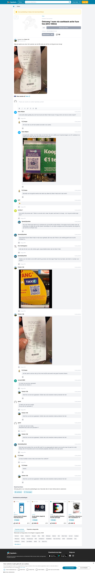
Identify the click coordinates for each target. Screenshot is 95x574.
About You (44, 541)
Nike (39, 535)
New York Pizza (56, 538)
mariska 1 (20, 210)
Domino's (17, 535)
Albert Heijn (64, 535)
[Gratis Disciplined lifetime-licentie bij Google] (58, 512)
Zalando (54, 535)
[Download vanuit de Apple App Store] (52, 555)
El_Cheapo (24, 121)
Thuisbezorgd (30, 538)
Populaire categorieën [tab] (32, 529)
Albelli (35, 541)
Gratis (18, 6)
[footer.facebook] (70, 556)
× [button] (93, 563)
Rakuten (70, 514)
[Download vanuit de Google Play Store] (62, 555)
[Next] (80, 512)
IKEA (36, 538)
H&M (43, 535)
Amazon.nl (16, 514)
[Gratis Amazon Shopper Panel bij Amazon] (21, 512)
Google (51, 514)
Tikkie (43, 16)
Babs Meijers (21, 111)
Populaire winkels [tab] (19, 529)
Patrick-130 (21, 267)
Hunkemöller (69, 538)
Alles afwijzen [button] (84, 567)
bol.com (70, 535)
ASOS (63, 538)
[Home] (13, 6)
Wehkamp (48, 535)
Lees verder (22, 567)
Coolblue (76, 535)
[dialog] (47, 568)
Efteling (23, 538)
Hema (22, 535)
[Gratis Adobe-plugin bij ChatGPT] (39, 512)
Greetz (23, 541)
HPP (19, 200)
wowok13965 (21, 380)
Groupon (34, 535)
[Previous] (14, 512)
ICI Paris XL (17, 541)
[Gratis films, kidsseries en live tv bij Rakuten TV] (76, 512)
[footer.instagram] (73, 556)
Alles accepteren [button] (69, 567)
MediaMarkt (48, 538)
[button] (31, 572)
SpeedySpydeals (26, 221)
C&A (59, 535)
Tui (39, 541)
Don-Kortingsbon (22, 245)
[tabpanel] (47, 538)
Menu (20, 2)
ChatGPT (33, 514)
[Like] (14, 523)
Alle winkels (17, 544)
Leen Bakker (29, 541)
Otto (75, 538)
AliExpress (17, 538)
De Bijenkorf (41, 538)
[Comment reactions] (19, 118)
